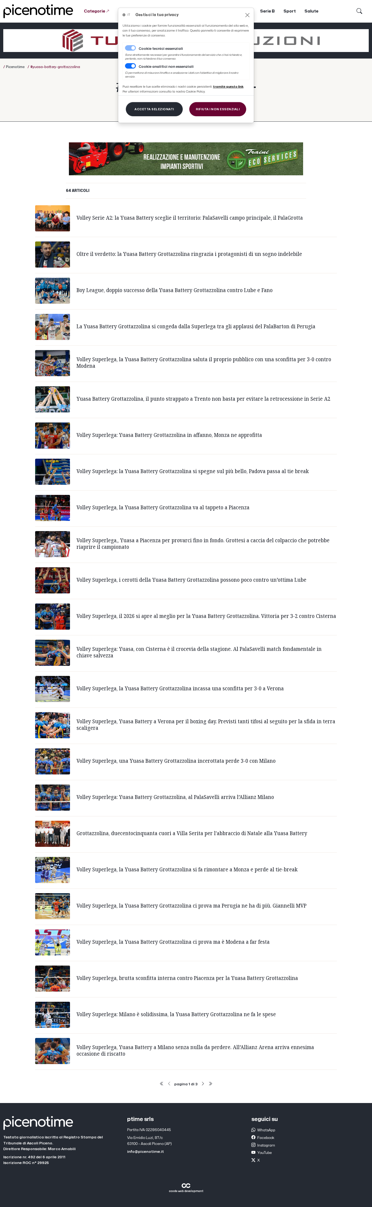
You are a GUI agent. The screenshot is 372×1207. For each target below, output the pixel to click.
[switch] (130, 66)
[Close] (247, 15)
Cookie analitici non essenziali (166, 66)
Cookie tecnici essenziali (161, 48)
